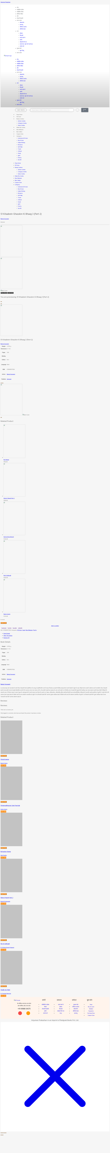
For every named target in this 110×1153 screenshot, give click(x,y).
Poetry (19, 158)
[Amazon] (28, 1013)
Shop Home (19, 115)
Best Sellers (19, 132)
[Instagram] (20, 1013)
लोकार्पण (22, 23)
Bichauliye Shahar (6, 852)
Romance (20, 145)
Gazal (19, 153)
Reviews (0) (6, 638)
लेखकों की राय (23, 42)
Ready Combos (20, 119)
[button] (61, 56)
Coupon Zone (20, 134)
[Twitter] (24, 1013)
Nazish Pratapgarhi (5, 902)
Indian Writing (21, 143)
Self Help (20, 147)
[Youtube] (32, 1013)
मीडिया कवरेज (23, 27)
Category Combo (22, 123)
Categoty (19, 136)
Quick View (3, 765)
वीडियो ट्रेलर (23, 29)
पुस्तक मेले (19, 48)
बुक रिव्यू (22, 51)
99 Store (19, 117)
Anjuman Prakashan (5, 2)
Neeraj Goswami (5, 219)
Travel (19, 149)
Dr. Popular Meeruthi (6, 994)
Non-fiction (21, 140)
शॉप (17, 16)
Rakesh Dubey (4, 763)
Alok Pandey (4, 855)
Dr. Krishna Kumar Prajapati (7, 948)
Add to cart (3, 623)
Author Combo (21, 121)
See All (19, 160)
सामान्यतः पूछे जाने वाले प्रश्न (26, 44)
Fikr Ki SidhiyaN (5, 944)
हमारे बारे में (22, 38)
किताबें (21, 35)
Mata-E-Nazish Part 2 (7, 898)
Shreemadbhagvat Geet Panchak (10, 806)
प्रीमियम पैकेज (20, 14)
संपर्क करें (22, 46)
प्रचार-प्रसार (19, 53)
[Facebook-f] (16, 1013)
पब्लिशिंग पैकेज (20, 12)
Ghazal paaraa (5, 759)
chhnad (20, 151)
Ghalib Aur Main (5, 990)
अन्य (18, 31)
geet (19, 156)
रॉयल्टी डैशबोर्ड (20, 18)
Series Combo (21, 125)
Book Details (7, 634)
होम (18, 7)
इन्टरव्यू (21, 25)
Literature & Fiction (23, 138)
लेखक (21, 33)
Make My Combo (21, 128)
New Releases (20, 130)
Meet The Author (8, 636)
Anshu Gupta (4, 809)
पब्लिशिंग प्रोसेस (20, 10)
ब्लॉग (21, 40)
